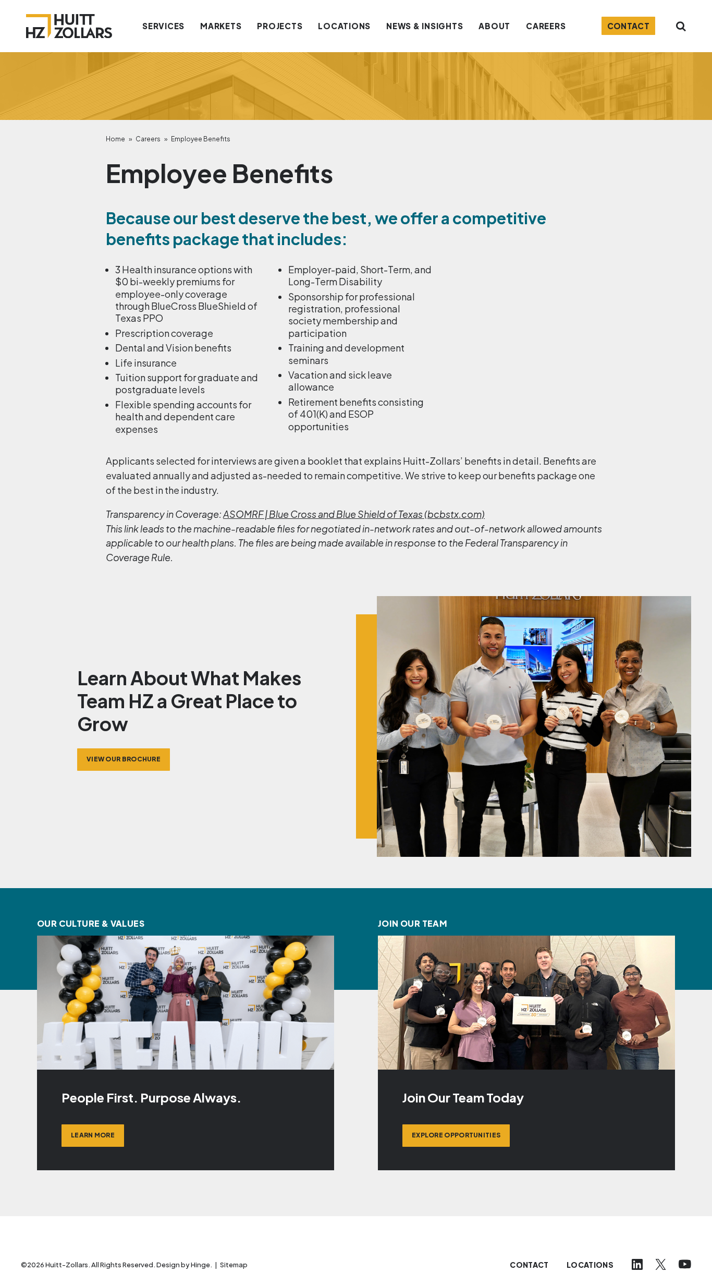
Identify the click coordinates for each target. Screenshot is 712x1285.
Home (115, 139)
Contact (628, 26)
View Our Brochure (124, 759)
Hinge (200, 1264)
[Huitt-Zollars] (69, 26)
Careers (148, 139)
